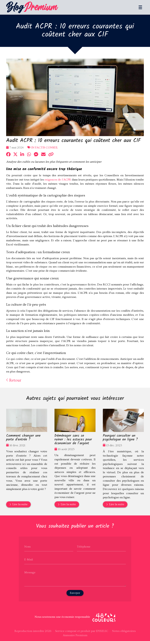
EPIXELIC (102, 631)
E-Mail (28, 559)
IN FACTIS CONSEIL (44, 147)
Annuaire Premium (75, 635)
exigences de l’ (58, 179)
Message (29, 572)
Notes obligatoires (124, 631)
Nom (27, 546)
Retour (14, 380)
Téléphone (83, 546)
